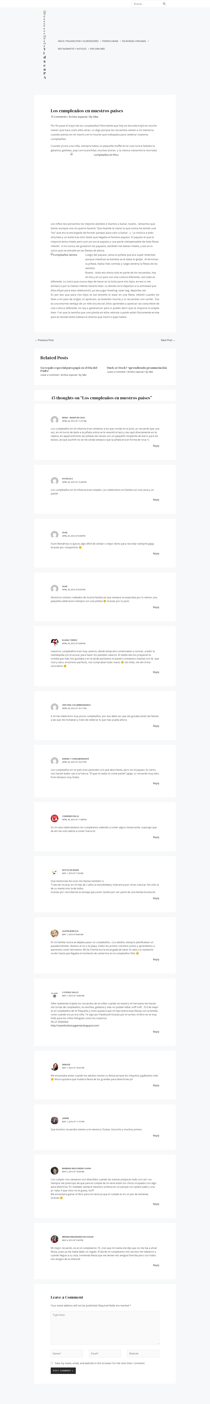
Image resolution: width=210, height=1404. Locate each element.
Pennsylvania (110, 41)
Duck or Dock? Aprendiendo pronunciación (137, 368)
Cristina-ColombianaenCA (76, 705)
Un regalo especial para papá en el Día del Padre (68, 369)
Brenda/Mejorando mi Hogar (77, 1236)
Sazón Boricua (70, 931)
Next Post (168, 340)
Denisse (66, 1064)
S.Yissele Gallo (70, 992)
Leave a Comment (49, 374)
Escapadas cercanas (134, 41)
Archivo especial (78, 116)
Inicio (61, 41)
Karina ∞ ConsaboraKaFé (75, 758)
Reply (156, 445)
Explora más (97, 48)
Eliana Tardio (69, 640)
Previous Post (44, 340)
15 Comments (59, 116)
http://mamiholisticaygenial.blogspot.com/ (75, 1025)
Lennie (65, 1118)
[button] (100, 41)
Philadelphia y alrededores (82, 41)
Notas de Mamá (70, 870)
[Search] (164, 3)
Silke (64, 532)
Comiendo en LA (70, 816)
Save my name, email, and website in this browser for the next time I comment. (100, 1363)
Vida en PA (45, 63)
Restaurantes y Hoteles (72, 48)
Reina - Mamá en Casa (73, 417)
